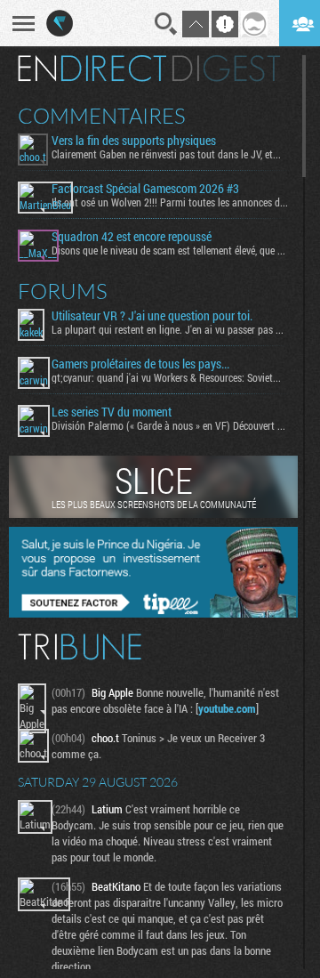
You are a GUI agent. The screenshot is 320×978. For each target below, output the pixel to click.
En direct (92, 68)
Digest (226, 68)
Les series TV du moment (112, 412)
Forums (63, 291)
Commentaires (102, 115)
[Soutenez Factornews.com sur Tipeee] (153, 613)
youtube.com (227, 708)
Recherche (166, 24)
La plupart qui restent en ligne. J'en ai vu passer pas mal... (170, 329)
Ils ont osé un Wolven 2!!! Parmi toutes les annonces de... (170, 202)
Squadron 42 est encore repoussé (132, 237)
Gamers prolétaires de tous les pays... (140, 364)
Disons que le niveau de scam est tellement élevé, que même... (170, 250)
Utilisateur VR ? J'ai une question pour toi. (152, 316)
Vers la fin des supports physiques (134, 140)
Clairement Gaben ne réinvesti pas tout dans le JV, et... (166, 154)
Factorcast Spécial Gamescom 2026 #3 (145, 189)
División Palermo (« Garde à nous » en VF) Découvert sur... (170, 425)
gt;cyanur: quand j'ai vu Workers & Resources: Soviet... (166, 377)
